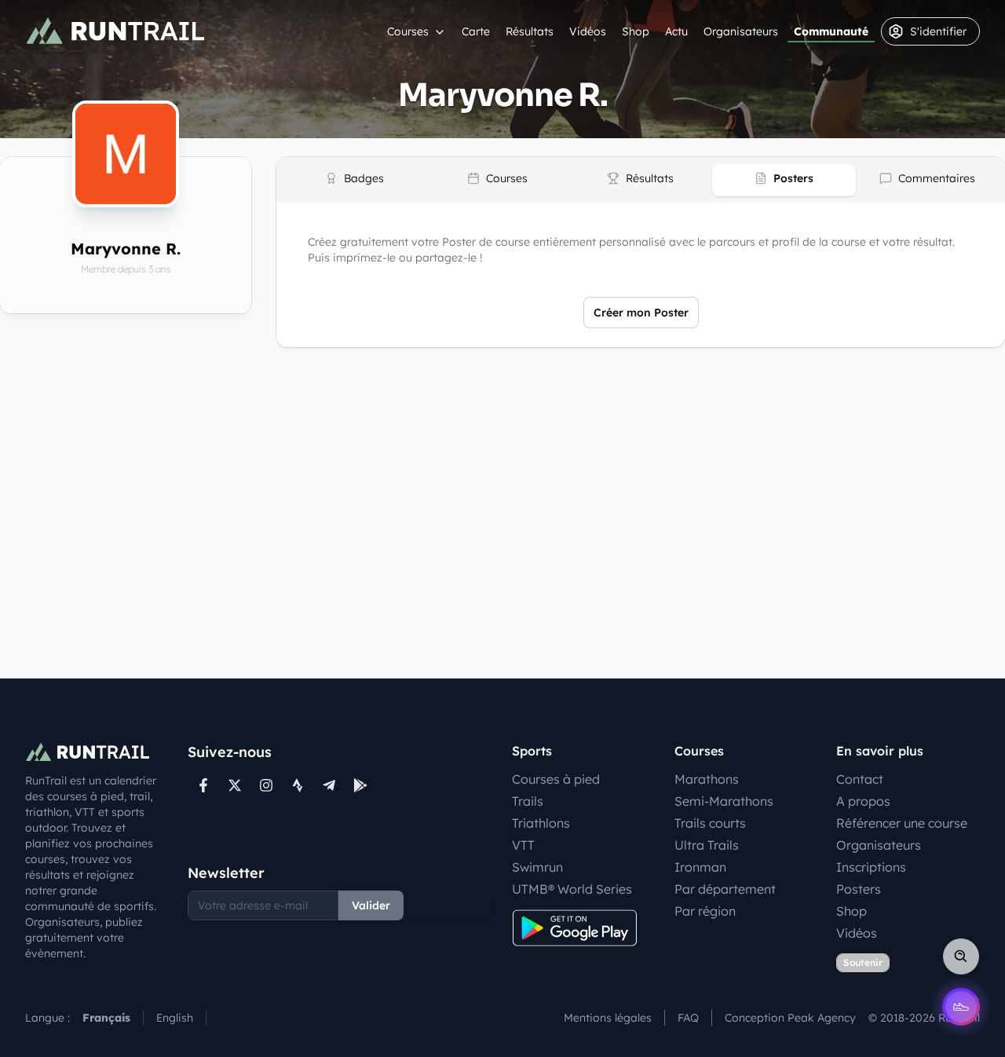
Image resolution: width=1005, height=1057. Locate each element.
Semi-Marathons (723, 801)
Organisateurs (741, 31)
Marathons (706, 779)
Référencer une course (901, 823)
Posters (858, 889)
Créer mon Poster (641, 312)
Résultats (530, 31)
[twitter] (234, 785)
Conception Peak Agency (790, 1018)
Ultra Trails (706, 845)
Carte (476, 31)
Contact (859, 779)
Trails (527, 801)
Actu (676, 31)
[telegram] (329, 785)
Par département (725, 889)
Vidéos (587, 31)
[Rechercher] (961, 956)
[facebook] (203, 785)
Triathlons (541, 823)
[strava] (297, 785)
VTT (523, 845)
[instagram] (266, 785)
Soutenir (863, 962)
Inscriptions (871, 867)
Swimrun (537, 867)
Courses (408, 31)
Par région (705, 911)
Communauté (831, 31)
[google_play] (360, 785)
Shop (635, 31)
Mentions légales (608, 1018)
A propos (863, 801)
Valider (371, 905)
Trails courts (710, 823)
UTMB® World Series (572, 889)
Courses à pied (556, 779)
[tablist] (640, 180)
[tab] (354, 180)
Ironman (700, 867)
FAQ (688, 1018)
